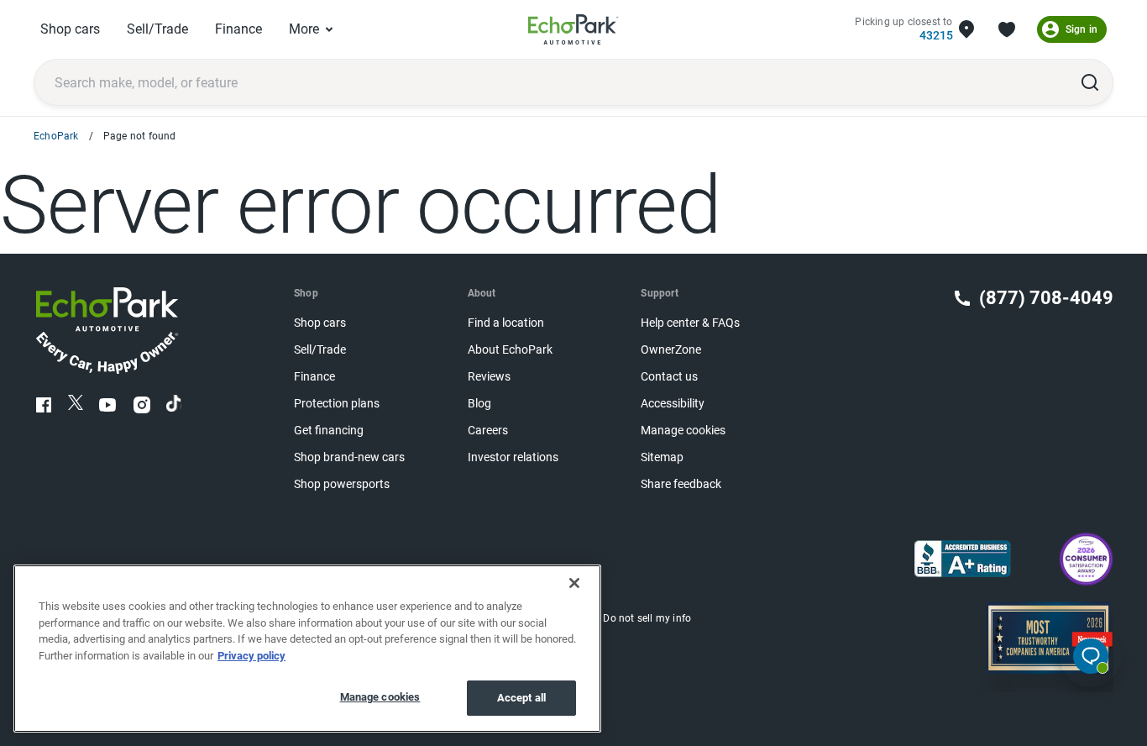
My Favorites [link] (1007, 29)
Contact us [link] (669, 376)
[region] (307, 649)
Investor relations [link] (513, 457)
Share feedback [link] (681, 484)
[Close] (574, 583)
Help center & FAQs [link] (690, 323)
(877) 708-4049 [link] (1046, 297)
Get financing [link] (329, 430)
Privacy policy (251, 655)
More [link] (304, 29)
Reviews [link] (489, 376)
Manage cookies (380, 697)
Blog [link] (479, 403)
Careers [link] (488, 430)
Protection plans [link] (337, 403)
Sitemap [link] (662, 457)
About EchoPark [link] (510, 350)
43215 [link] (935, 35)
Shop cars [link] (70, 29)
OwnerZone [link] (671, 350)
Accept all (521, 697)
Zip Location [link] (966, 29)
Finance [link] (238, 29)
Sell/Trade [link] (157, 29)
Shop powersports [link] (342, 484)
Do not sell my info (647, 618)
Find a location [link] (506, 323)
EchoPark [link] (56, 136)
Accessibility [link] (672, 403)
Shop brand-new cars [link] (349, 457)
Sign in (1081, 29)
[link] (573, 29)
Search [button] (1090, 82)
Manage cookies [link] (683, 430)
